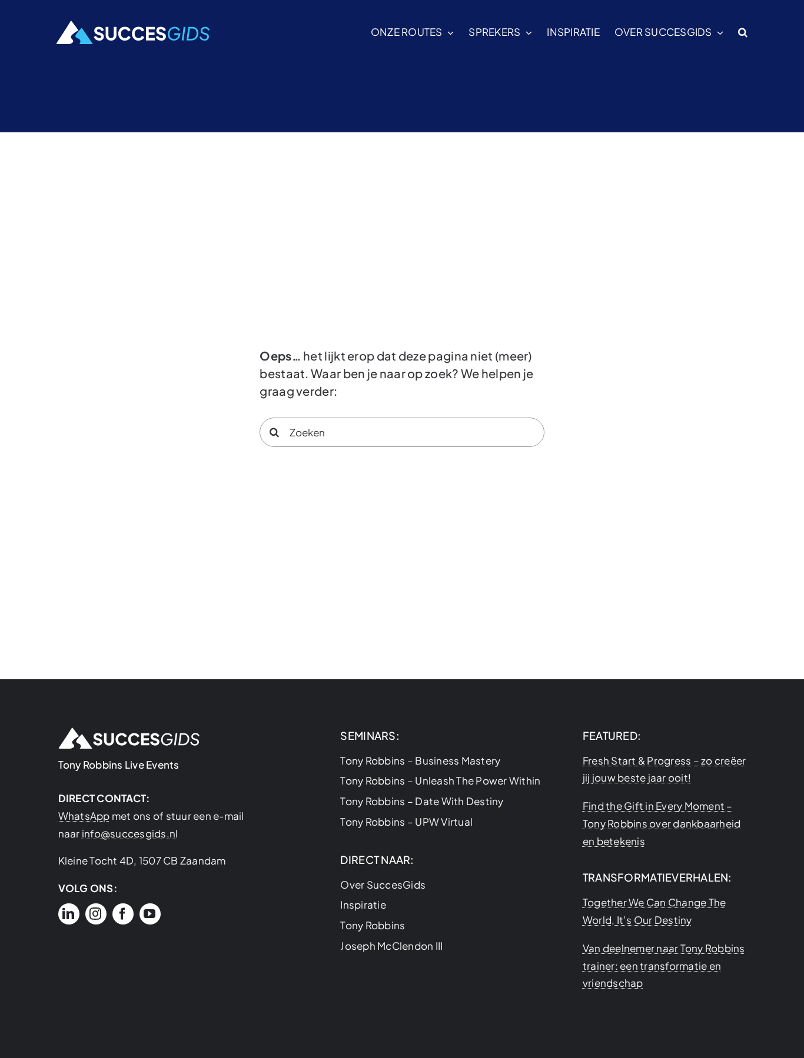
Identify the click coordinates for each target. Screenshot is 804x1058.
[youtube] (150, 914)
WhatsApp (84, 815)
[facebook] (123, 914)
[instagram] (96, 914)
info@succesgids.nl (130, 833)
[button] (742, 32)
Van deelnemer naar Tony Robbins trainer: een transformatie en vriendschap (664, 966)
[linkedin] (68, 914)
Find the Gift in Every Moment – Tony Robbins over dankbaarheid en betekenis (662, 823)
